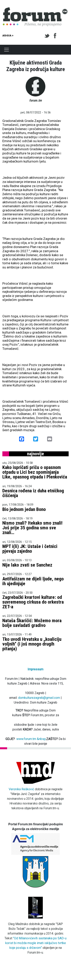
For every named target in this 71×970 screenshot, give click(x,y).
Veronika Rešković (21, 789)
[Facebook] (55, 36)
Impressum (35, 669)
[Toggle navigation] (6, 50)
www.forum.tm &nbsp (31, 739)
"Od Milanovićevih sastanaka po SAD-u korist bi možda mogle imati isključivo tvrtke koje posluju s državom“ (36, 943)
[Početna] (35, 9)
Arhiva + (7, 35)
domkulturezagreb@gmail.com (39, 698)
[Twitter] (47, 36)
